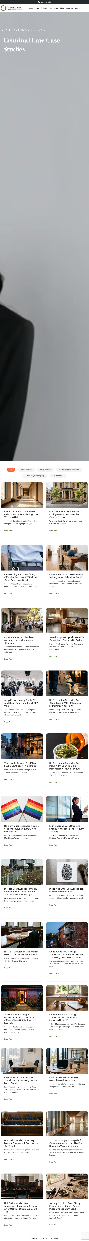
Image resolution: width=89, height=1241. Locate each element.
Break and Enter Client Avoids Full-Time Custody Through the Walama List (21, 514)
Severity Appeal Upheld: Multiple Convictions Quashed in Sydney (66, 639)
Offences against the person (69, 470)
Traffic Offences (26, 470)
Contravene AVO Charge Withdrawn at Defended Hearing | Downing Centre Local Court (66, 954)
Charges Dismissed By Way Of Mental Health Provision (65, 1079)
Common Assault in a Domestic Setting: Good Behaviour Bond (66, 576)
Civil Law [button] (44, 8)
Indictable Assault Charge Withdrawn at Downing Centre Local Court (20, 1080)
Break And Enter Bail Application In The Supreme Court (66, 890)
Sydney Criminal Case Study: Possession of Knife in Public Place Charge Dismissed (65, 1206)
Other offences (58, 476)
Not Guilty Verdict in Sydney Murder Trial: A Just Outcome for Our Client (21, 1143)
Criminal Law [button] (34, 8)
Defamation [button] (53, 8)
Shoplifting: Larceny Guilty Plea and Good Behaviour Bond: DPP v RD (21, 703)
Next (56, 1238)
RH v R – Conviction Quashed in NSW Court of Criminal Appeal (21, 953)
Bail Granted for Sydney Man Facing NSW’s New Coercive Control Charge (64, 514)
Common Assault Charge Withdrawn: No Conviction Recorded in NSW (63, 1017)
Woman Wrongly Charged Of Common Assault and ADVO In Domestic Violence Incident (65, 1143)
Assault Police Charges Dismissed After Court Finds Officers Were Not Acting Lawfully (19, 1019)
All (11, 470)
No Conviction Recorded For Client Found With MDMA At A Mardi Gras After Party (65, 703)
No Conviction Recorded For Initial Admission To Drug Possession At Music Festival (64, 766)
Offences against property (35, 476)
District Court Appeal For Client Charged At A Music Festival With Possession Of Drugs (21, 891)
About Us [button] (69, 8)
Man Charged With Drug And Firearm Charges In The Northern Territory (66, 828)
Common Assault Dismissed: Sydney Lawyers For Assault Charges (19, 640)
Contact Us (79, 8)
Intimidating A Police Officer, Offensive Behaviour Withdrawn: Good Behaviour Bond (21, 577)
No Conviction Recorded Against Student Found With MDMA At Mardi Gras (22, 828)
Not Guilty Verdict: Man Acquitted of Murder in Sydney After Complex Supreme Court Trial (20, 1207)
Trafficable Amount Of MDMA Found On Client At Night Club (20, 764)
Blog (62, 8)
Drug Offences (45, 470)
